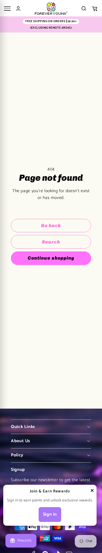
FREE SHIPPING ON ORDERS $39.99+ (51, 21)
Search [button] (51, 242)
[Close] (92, 492)
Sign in (50, 514)
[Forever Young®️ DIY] (51, 8)
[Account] (18, 8)
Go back (51, 225)
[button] (95, 8)
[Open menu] (7, 9)
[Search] (84, 8)
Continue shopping (51, 258)
